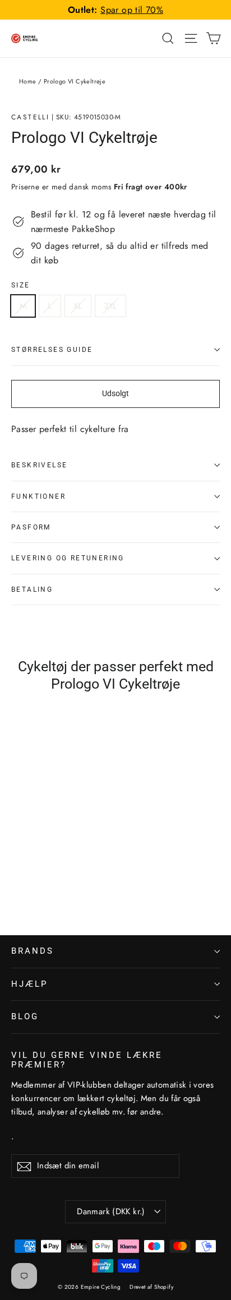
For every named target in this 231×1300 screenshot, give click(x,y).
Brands (32, 951)
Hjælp (29, 984)
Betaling (32, 589)
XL (77, 306)
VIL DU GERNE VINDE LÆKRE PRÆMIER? (87, 1060)
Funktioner (38, 496)
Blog (25, 1016)
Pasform (31, 527)
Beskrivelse (39, 465)
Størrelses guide (52, 350)
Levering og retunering (67, 558)
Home (27, 81)
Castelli (30, 117)
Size (20, 285)
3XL (110, 306)
